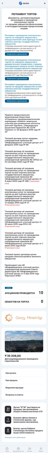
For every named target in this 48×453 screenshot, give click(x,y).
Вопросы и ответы (14, 395)
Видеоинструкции (14, 387)
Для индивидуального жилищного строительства (21, 360)
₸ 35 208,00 (13, 355)
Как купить (11, 373)
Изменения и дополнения (17, 54)
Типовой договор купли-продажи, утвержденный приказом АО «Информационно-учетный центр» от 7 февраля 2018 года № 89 (24, 141)
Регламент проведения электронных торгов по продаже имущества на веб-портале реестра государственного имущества (24, 87)
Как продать (11, 380)
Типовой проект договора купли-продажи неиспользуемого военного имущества (23, 256)
